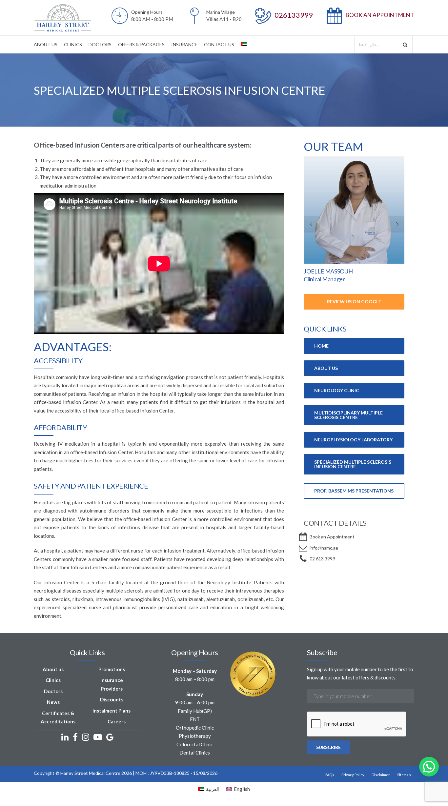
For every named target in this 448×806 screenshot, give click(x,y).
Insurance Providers (111, 684)
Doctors (53, 691)
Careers (117, 721)
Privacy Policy (352, 775)
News (53, 702)
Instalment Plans (111, 711)
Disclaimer (381, 775)
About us (53, 669)
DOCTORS (100, 44)
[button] (429, 766)
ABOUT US (45, 44)
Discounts (111, 699)
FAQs (329, 775)
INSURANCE (184, 44)
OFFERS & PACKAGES (141, 44)
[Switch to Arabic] (244, 44)
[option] (354, 223)
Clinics (53, 680)
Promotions (111, 669)
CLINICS (73, 44)
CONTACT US (219, 44)
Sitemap (404, 775)
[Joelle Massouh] (354, 210)
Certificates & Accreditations (58, 717)
